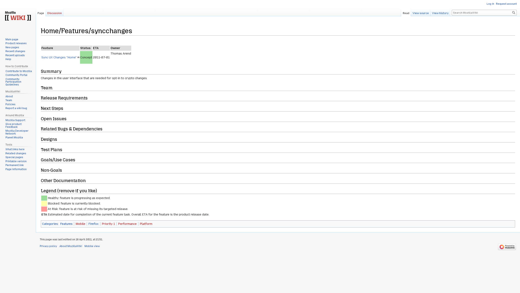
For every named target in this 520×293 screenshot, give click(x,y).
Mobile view (92, 246)
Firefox (93, 224)
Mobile (80, 224)
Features (66, 224)
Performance (127, 224)
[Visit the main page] (18, 16)
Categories (50, 224)
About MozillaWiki (71, 246)
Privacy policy (48, 246)
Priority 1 (108, 224)
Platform (146, 224)
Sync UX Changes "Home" (59, 57)
